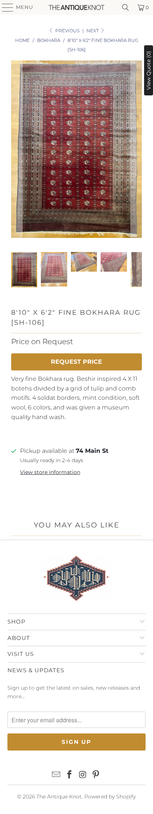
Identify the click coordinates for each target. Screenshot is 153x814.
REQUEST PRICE (76, 361)
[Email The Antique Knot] (56, 775)
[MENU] (4, 7)
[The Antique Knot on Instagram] (82, 775)
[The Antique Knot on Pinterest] (96, 775)
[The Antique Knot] (76, 7)
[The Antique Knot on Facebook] (69, 775)
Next (93, 30)
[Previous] (17, 151)
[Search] (125, 7)
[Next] (136, 151)
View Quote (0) (148, 70)
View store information (50, 472)
